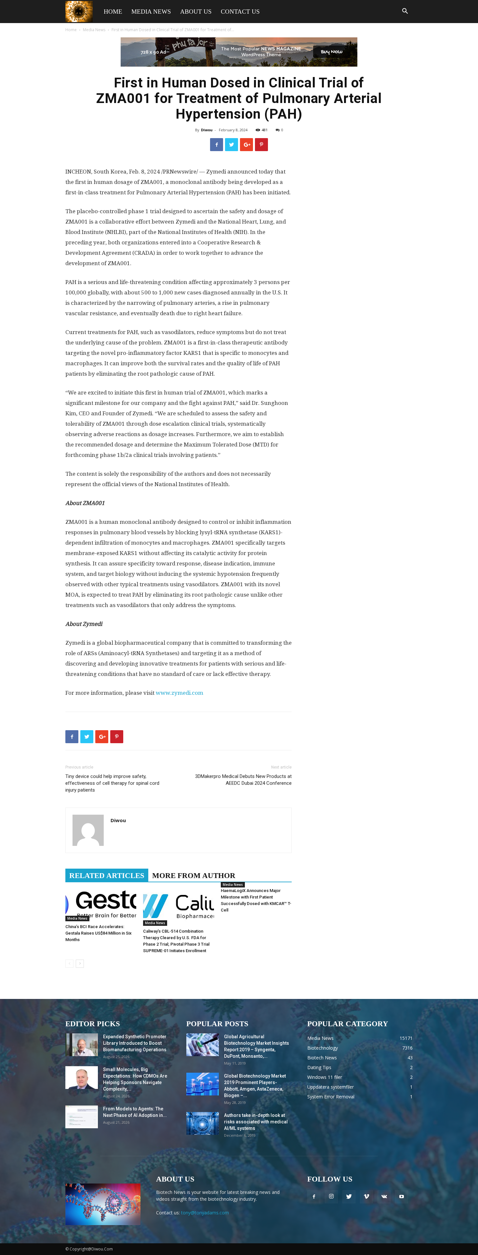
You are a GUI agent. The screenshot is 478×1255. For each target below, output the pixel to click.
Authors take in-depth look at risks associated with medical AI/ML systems (256, 1122)
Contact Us (240, 11)
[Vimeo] (366, 1196)
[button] (405, 12)
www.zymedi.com (179, 693)
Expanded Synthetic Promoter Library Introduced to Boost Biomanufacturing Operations (134, 1043)
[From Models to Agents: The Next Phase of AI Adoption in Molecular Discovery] (81, 1117)
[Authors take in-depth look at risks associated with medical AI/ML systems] (202, 1123)
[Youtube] (401, 1196)
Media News (151, 11)
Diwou (207, 129)
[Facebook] (313, 1196)
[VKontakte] (384, 1196)
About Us (196, 11)
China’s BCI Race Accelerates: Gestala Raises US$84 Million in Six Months (98, 933)
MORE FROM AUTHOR (193, 876)
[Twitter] (348, 1196)
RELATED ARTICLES (106, 876)
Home (113, 11)
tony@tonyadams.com (205, 1213)
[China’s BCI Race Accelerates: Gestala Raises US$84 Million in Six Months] (100, 904)
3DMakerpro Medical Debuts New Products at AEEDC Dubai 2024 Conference (243, 779)
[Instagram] (331, 1196)
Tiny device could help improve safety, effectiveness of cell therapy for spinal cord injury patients (112, 783)
